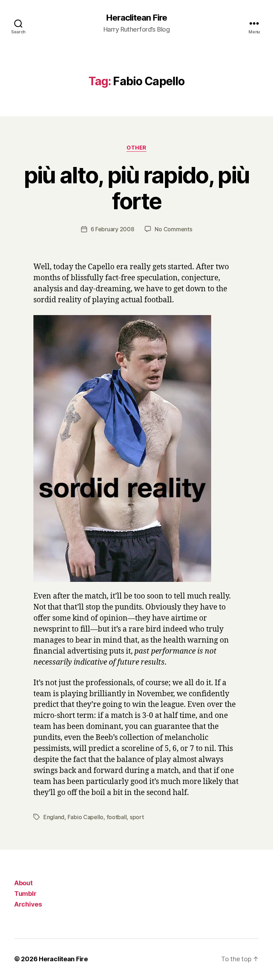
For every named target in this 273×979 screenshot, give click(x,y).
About (23, 883)
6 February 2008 (112, 229)
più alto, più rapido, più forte (137, 188)
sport (137, 817)
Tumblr (25, 893)
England (53, 817)
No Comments (173, 229)
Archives (28, 904)
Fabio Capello (86, 817)
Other (136, 148)
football (117, 817)
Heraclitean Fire (136, 17)
